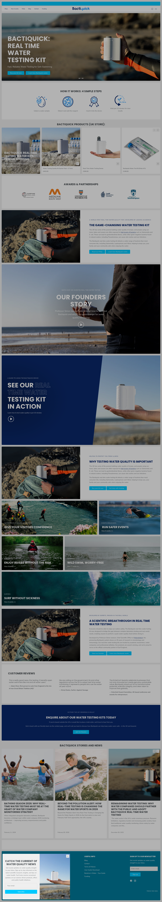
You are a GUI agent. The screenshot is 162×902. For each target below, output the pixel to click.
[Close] (67, 856)
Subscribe (21, 892)
